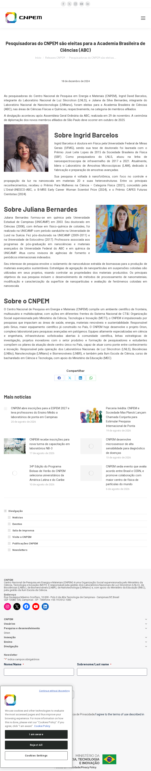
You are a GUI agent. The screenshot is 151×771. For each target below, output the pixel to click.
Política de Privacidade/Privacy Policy (75, 767)
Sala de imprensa (23, 530)
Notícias (17, 517)
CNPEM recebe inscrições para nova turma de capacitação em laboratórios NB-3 (49, 444)
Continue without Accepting (54, 691)
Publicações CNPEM (25, 543)
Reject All (36, 744)
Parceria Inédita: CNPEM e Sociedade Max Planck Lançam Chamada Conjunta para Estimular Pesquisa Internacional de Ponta (126, 417)
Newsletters (19, 550)
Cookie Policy (42, 726)
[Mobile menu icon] (143, 18)
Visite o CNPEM (21, 537)
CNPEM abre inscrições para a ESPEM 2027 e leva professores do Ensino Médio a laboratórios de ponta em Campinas (40, 412)
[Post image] (5, 408)
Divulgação (15, 511)
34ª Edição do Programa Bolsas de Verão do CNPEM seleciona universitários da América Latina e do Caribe (47, 473)
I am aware (36, 734)
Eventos (17, 524)
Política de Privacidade (81, 714)
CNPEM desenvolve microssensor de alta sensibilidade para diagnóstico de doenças (125, 446)
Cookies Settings (36, 755)
